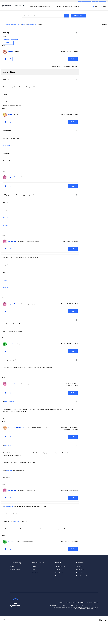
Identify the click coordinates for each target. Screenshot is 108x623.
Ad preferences (91, 602)
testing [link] (40, 24)
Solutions (35, 572)
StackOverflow (80, 576)
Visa (60, 602)
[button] (5, 59)
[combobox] (45, 16)
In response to (32, 241)
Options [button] (104, 24)
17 (4, 45)
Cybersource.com (60, 566)
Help (96, 6)
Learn (34, 566)
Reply (72, 59)
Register (12, 566)
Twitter (78, 566)
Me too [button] (8, 42)
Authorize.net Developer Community (66, 6)
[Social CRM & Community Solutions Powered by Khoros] (102, 619)
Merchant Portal (15, 569)
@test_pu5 (6, 225)
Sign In (104, 6)
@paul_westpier (7, 145)
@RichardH (7, 445)
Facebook (79, 569)
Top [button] (4, 619)
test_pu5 (5, 217)
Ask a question (78, 15)
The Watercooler (32, 24)
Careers (57, 576)
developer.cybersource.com (99, 1)
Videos (34, 569)
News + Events (59, 572)
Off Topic (24, 24)
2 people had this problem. (10, 39)
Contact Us (58, 569)
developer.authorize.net (84, 1)
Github (78, 572)
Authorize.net (70, 602)
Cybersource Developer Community (6, 6)
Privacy (80, 602)
